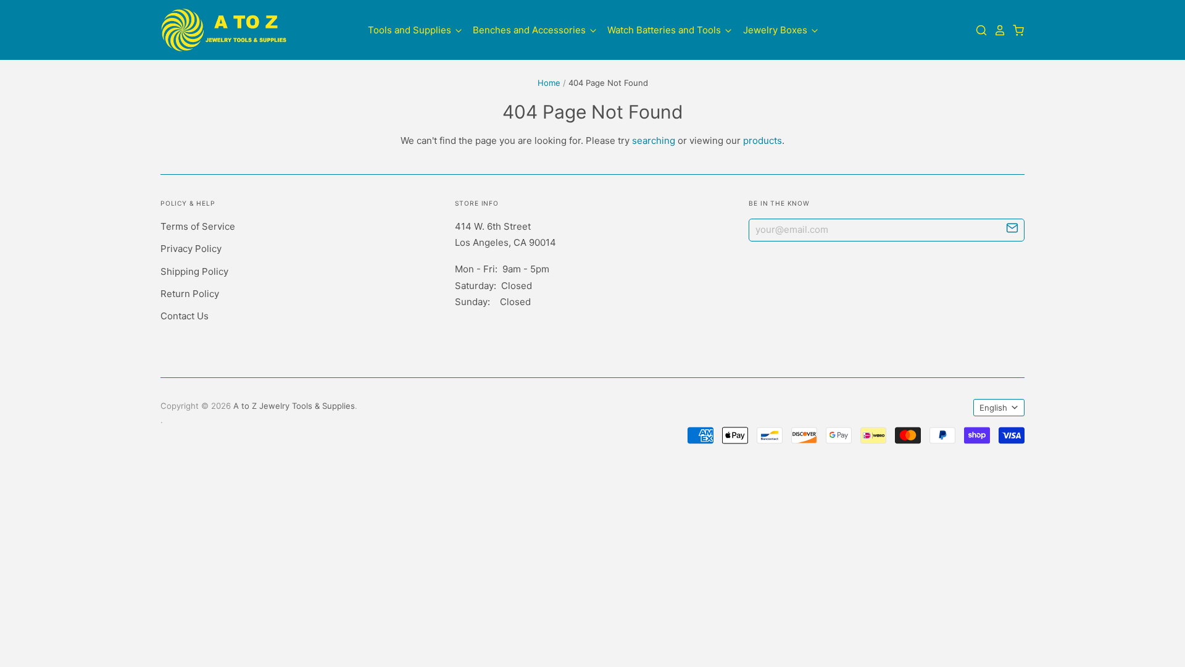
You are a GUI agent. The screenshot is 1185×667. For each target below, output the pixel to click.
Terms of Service (197, 226)
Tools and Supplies (411, 30)
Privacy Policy (191, 248)
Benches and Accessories (530, 30)
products (762, 140)
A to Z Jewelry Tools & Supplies (294, 406)
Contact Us (184, 316)
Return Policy (189, 294)
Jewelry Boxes (776, 30)
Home (549, 83)
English (993, 408)
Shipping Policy (194, 271)
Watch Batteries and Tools (665, 30)
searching (653, 140)
